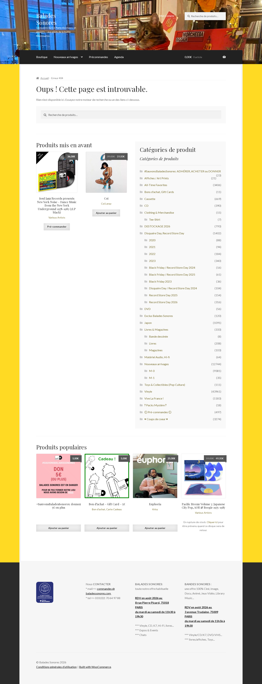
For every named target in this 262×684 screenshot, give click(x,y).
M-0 (152, 370)
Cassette (149, 198)
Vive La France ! (154, 398)
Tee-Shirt (154, 219)
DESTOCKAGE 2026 (157, 226)
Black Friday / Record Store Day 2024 (172, 267)
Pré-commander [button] (56, 226)
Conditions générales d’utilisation (56, 667)
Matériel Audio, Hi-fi (157, 357)
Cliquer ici (212, 522)
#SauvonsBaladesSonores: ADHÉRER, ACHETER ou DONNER (182, 171)
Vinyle (148, 391)
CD (146, 205)
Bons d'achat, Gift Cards (159, 192)
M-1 (152, 377)
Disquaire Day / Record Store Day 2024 (173, 288)
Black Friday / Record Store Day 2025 (172, 274)
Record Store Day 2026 (163, 302)
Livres (152, 343)
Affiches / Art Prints (156, 178)
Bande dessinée (158, 336)
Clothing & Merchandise (159, 212)
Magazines (156, 350)
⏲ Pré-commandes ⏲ (157, 412)
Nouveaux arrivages (66, 57)
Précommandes (98, 57)
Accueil (44, 78)
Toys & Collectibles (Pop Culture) (164, 384)
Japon (148, 322)
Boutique (41, 57)
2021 (152, 247)
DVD (147, 308)
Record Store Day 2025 (163, 295)
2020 (152, 240)
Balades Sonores (46, 19)
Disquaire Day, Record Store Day (164, 233)
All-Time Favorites (155, 185)
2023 (152, 260)
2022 (152, 253)
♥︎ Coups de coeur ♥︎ (156, 419)
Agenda (119, 57)
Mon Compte (167, 15)
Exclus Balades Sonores (158, 315)
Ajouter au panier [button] (106, 212)
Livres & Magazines (156, 329)
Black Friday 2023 (160, 281)
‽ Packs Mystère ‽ (155, 405)
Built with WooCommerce (95, 667)
